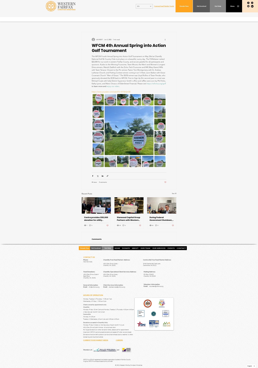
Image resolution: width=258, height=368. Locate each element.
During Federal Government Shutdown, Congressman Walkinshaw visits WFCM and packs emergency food (161, 218)
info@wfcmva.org (94, 287)
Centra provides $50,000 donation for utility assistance (96, 218)
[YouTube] (248, 6)
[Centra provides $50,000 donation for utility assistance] (96, 205)
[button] (232, 6)
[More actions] (165, 39)
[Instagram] (252, 3)
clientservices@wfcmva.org (117, 287)
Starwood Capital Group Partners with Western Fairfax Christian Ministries (128, 218)
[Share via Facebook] (93, 176)
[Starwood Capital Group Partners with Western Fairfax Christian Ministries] (129, 205)
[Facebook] (248, 3)
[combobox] (251, 366)
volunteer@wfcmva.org (156, 286)
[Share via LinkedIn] (103, 176)
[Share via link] (107, 176)
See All (174, 193)
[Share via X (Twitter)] (98, 176)
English (250, 366)
